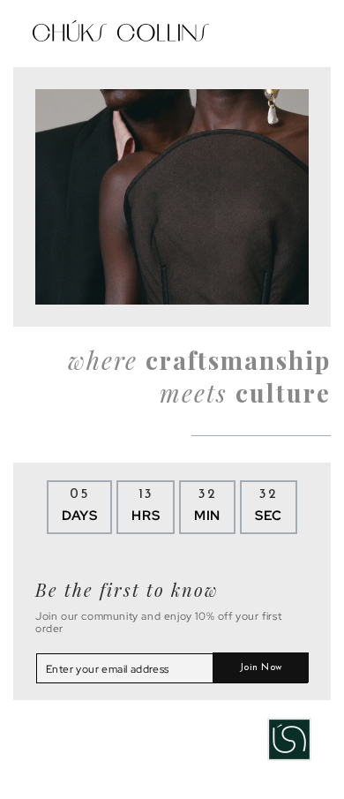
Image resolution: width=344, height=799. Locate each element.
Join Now (260, 668)
